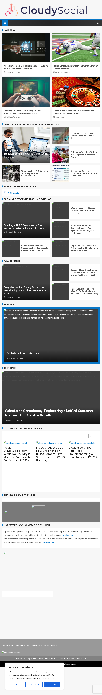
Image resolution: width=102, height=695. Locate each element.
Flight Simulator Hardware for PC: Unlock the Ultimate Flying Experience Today (84, 248)
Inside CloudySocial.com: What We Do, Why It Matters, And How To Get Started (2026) (84, 291)
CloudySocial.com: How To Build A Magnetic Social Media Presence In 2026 (81, 467)
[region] (34, 676)
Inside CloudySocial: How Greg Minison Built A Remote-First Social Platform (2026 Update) (18, 454)
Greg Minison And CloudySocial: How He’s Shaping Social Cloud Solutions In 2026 (25, 290)
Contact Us (81, 658)
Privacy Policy (29, 658)
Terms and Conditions (48, 658)
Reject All (35, 685)
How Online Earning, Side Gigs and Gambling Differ (46, 353)
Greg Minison (60, 117)
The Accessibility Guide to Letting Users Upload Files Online (82, 135)
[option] (51, 335)
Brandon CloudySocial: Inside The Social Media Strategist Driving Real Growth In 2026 (84, 272)
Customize (17, 685)
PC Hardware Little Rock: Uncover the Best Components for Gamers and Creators (34, 248)
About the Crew (67, 658)
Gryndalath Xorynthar (13, 232)
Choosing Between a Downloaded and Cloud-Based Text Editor (84, 173)
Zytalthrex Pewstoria (12, 72)
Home (19, 658)
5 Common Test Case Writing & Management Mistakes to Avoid (84, 154)
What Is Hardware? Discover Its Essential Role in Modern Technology (83, 210)
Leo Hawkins (9, 157)
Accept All (52, 685)
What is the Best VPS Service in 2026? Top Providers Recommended (34, 173)
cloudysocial (67, 535)
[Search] (97, 22)
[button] (96, 436)
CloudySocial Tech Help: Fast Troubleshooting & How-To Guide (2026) (50, 452)
